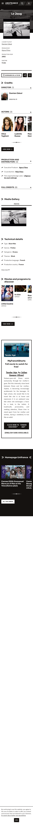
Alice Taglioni (5, 135)
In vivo (18, 294)
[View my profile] (28, 3)
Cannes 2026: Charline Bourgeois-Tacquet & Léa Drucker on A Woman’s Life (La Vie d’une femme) (12, 484)
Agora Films (6, 50)
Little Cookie (7, 304)
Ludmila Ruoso (18, 135)
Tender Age (11, 372)
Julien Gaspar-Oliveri (18, 374)
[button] (24, 210)
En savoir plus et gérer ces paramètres (13, 815)
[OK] (16, 820)
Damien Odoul (7, 44)
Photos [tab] (16, 204)
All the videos (8, 501)
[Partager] (25, 75)
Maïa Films (19, 172)
